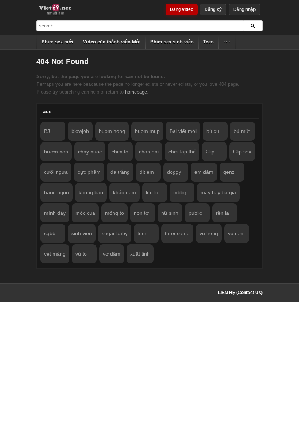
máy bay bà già (218, 192)
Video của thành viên (112, 42)
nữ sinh (169, 213)
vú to (81, 254)
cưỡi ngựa (56, 172)
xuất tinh (140, 254)
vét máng (55, 254)
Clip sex (242, 152)
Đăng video (181, 9)
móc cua (85, 213)
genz (228, 172)
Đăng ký (213, 9)
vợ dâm (111, 254)
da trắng (120, 172)
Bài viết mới (183, 131)
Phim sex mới (57, 42)
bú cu (212, 131)
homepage (136, 92)
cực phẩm (89, 172)
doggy (174, 172)
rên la (222, 213)
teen (142, 233)
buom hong (112, 131)
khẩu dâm (124, 192)
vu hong (208, 233)
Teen (208, 42)
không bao (91, 192)
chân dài (149, 152)
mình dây (55, 213)
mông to (114, 213)
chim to (120, 152)
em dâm (203, 172)
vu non (236, 233)
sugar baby (115, 233)
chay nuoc (90, 152)
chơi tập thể (182, 152)
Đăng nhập (244, 9)
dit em (147, 172)
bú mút (242, 131)
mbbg (179, 192)
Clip (210, 152)
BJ (47, 131)
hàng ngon (56, 192)
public (195, 213)
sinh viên (81, 233)
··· (227, 42)
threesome (177, 233)
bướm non (56, 152)
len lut (153, 192)
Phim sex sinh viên (172, 42)
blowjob (80, 131)
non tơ (141, 213)
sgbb (49, 233)
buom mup (147, 131)
